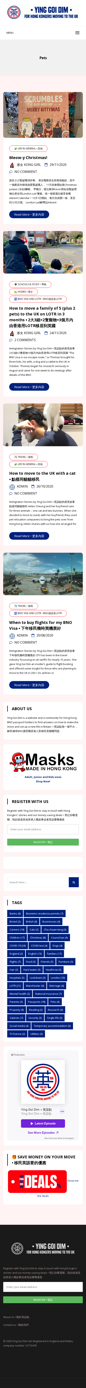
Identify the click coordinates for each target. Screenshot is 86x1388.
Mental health (20, 994)
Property (17, 1010)
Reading (35, 1010)
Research (55, 1010)
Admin (22, 486)
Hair (14, 969)
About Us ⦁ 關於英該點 (16, 1317)
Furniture (66, 961)
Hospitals (17, 977)
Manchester (35, 986)
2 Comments (25, 340)
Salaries (16, 1018)
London (58, 977)
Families (54, 953)
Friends (47, 961)
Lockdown (37, 977)
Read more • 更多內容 (29, 214)
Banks (15, 913)
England (16, 953)
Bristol (15, 921)
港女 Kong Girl (29, 164)
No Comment (25, 171)
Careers (17, 929)
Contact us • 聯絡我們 (16, 1325)
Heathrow (53, 969)
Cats (34, 929)
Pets (55, 1002)
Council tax (59, 937)
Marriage (56, 986)
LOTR (15, 986)
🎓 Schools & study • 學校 (30, 284)
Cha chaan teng (55, 929)
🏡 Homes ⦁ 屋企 (23, 291)
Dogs (57, 945)
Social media (19, 1026)
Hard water (31, 969)
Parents (16, 1002)
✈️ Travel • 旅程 (23, 457)
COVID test (39, 945)
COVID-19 (18, 945)
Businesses (51, 921)
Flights (15, 961)
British (31, 921)
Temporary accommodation (52, 1026)
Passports (36, 1002)
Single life (54, 1018)
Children (17, 937)
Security (35, 1018)
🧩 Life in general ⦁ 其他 (28, 148)
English (35, 953)
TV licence (17, 1034)
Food (30, 961)
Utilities (36, 1034)
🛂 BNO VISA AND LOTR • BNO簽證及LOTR (38, 299)
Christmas (38, 937)
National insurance (48, 994)
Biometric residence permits (44, 913)
